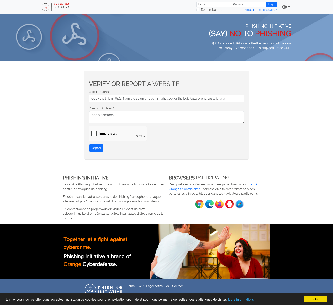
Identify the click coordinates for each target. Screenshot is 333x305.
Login (271, 4)
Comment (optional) (101, 108)
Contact (177, 286)
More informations (241, 299)
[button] (286, 7)
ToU (167, 286)
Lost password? (267, 9)
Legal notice (154, 286)
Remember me (211, 10)
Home (130, 286)
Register (249, 9)
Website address (99, 91)
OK (315, 299)
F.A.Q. (140, 286)
